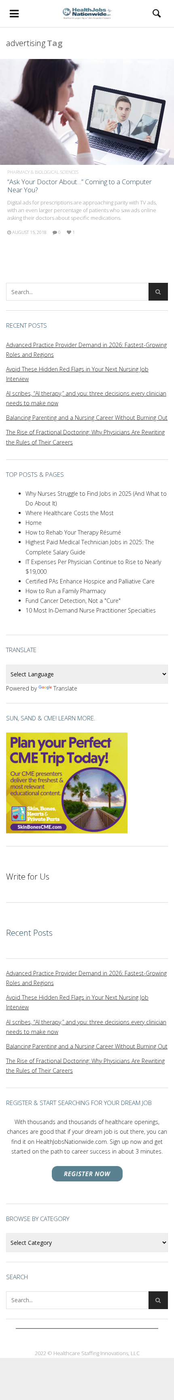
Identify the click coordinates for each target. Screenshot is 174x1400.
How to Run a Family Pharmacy (65, 591)
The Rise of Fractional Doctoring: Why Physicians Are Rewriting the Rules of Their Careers (85, 437)
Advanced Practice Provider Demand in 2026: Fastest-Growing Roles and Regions (86, 349)
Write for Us (27, 876)
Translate (65, 688)
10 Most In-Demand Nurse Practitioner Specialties (90, 610)
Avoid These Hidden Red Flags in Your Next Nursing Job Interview (77, 374)
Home (33, 522)
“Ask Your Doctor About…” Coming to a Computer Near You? (79, 185)
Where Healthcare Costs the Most (69, 513)
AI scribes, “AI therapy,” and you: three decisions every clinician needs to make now (86, 398)
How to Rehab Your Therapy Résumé (73, 532)
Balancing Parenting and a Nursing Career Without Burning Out (87, 417)
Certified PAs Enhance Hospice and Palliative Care (90, 581)
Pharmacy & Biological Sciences (43, 172)
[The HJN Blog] (87, 13)
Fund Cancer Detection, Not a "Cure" (73, 600)
